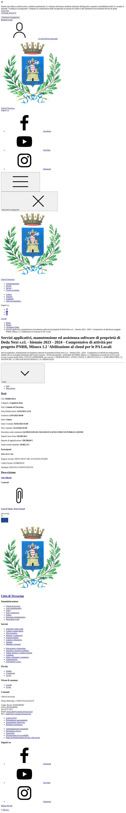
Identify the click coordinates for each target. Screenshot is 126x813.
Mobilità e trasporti (13, 644)
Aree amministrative (14, 608)
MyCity (6, 810)
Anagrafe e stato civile (14, 629)
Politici (8, 615)
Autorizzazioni (11, 659)
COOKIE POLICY (8, 13)
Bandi (8, 325)
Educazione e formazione (16, 648)
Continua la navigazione (10, 17)
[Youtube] (7, 312)
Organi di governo (13, 606)
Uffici (8, 611)
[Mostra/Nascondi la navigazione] (20, 182)
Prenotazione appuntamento (16, 720)
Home (8, 323)
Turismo (9, 297)
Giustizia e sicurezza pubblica (17, 651)
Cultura (9, 294)
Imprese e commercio (14, 635)
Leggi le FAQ (11, 718)
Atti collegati (6, 478)
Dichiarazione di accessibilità (17, 735)
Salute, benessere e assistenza (17, 657)
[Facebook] (7, 310)
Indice (4, 382)
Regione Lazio (6, 20)
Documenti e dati (12, 619)
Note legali (10, 733)
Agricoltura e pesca (13, 662)
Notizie (9, 671)
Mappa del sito (6, 806)
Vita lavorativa (11, 633)
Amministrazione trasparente (17, 729)
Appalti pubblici (12, 638)
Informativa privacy (13, 731)
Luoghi (9, 685)
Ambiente (10, 299)
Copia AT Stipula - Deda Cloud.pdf (13, 509)
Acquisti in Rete (12, 327)
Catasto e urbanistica (14, 640)
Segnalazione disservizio (15, 722)
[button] (12, 284)
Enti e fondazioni (12, 613)
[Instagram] (7, 314)
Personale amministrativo (15, 617)
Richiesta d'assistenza (14, 725)
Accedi (4, 319)
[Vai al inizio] (2, 516)
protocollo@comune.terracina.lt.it (19, 712)
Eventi (8, 687)
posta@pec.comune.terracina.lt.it (18, 714)
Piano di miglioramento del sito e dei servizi (23, 738)
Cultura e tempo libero (14, 631)
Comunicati (10, 673)
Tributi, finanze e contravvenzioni (19, 653)
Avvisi (8, 675)
